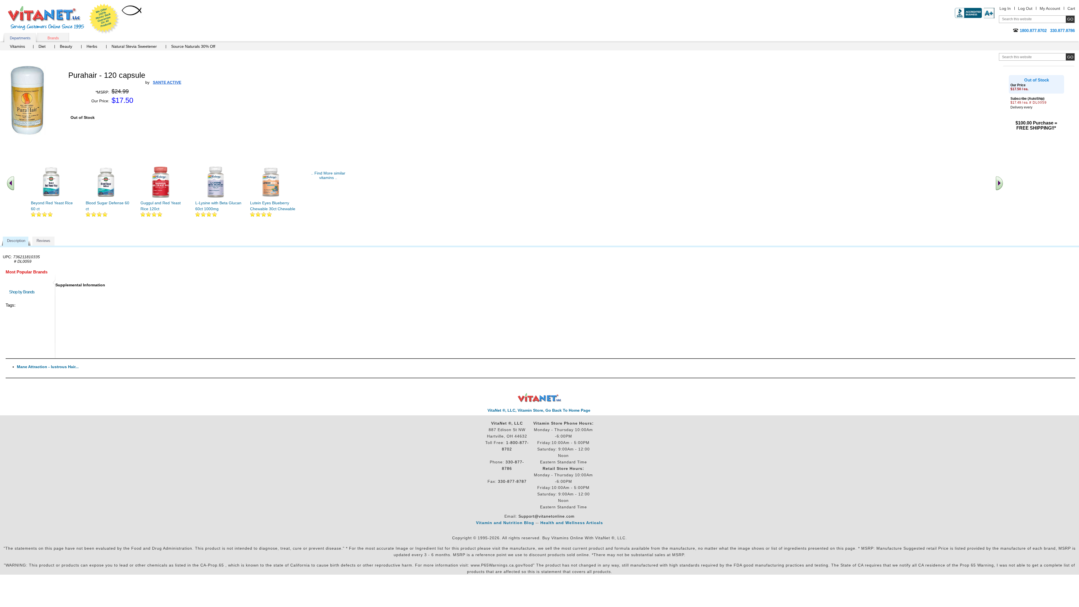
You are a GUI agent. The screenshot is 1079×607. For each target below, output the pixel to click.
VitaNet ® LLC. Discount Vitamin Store (539, 397)
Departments (20, 38)
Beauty (66, 46)
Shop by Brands (23, 291)
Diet (42, 46)
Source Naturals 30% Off (193, 46)
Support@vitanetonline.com (546, 516)
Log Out (1025, 8)
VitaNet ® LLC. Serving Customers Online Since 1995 (46, 18)
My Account (1050, 8)
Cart (1071, 8)
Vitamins (17, 46)
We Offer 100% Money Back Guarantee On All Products (104, 18)
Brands (53, 38)
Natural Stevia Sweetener (134, 46)
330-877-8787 (512, 481)
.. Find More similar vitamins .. (328, 175)
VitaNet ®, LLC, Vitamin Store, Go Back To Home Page (539, 410)
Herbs (92, 46)
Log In (1005, 8)
